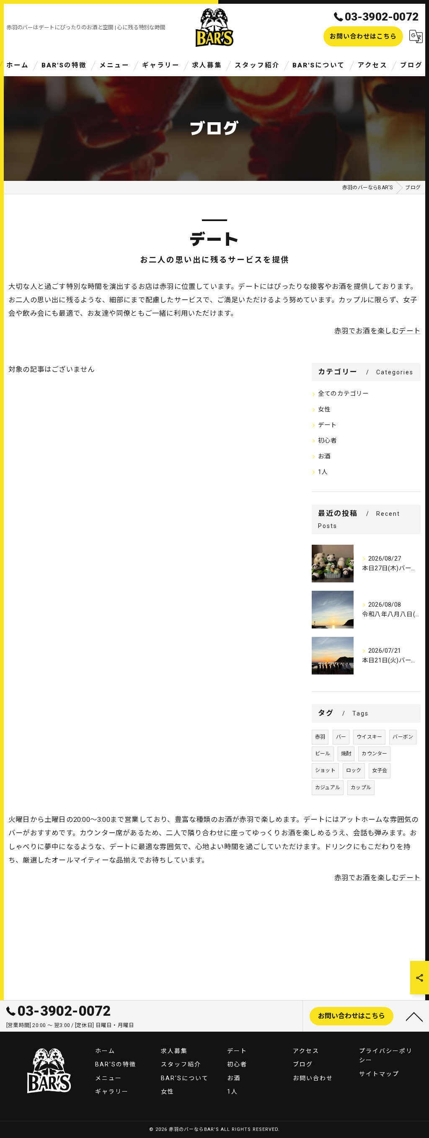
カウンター (374, 754)
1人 (323, 472)
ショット (325, 770)
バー (341, 737)
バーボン (403, 737)
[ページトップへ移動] (414, 1016)
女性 (324, 409)
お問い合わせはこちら (363, 36)
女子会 (380, 770)
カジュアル (327, 787)
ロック (354, 770)
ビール (323, 754)
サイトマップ (379, 1074)
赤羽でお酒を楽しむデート (377, 331)
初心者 (327, 440)
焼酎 (346, 754)
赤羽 (320, 737)
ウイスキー (369, 737)
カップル (361, 787)
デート (327, 425)
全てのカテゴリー (343, 393)
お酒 (324, 456)
